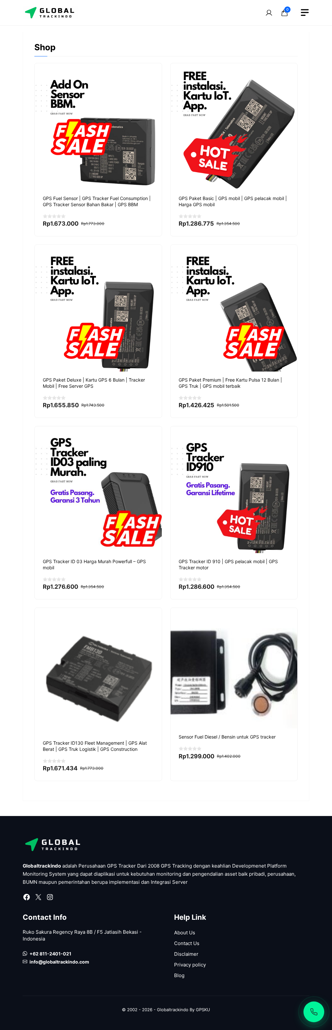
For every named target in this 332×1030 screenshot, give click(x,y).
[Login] (269, 12)
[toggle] (305, 12)
